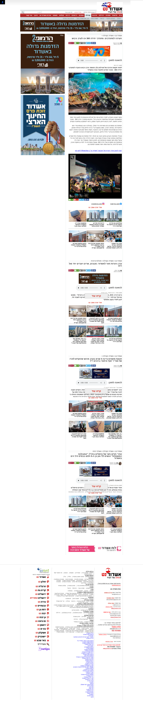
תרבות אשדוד (111, 292)
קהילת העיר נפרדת (68, 18)
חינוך (36, 15)
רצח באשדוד (90, 691)
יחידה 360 (116, 65)
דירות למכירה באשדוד (87, 652)
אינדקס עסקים (64, 628)
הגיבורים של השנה (88, 593)
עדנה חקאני (90, 693)
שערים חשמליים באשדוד (86, 665)
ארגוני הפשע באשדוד (78, 576)
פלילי (69, 576)
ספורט (108, 15)
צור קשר (29, 15)
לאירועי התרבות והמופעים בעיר (85, 585)
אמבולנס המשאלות (114, 485)
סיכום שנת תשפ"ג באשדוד (85, 592)
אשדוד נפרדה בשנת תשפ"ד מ (65, 606)
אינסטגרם (68, 598)
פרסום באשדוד (89, 668)
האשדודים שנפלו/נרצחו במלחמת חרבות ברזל (81, 607)
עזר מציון (91, 688)
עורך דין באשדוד (89, 679)
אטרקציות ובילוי (84, 619)
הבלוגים (91, 609)
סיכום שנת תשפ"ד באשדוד (85, 603)
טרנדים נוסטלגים (66, 612)
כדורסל (75, 588)
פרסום (91, 683)
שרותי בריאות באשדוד (87, 658)
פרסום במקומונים (88, 647)
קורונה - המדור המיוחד (86, 623)
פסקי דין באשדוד (89, 621)
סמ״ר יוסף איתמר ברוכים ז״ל (111, 387)
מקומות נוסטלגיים (88, 612)
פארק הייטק (90, 686)
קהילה (88, 15)
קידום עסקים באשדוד (87, 643)
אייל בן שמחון (89, 638)
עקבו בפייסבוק (115, 204)
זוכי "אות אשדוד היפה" (82, 18)
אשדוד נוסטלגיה (88, 611)
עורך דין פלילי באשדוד (87, 678)
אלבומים (90, 597)
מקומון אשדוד (89, 648)
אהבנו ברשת (85, 628)
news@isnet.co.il (116, 617)
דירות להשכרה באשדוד (87, 653)
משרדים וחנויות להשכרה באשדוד (84, 657)
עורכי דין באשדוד (78, 621)
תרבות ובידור (89, 584)
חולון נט (91, 682)
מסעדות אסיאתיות (82, 580)
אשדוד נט (118, 35)
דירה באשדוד (89, 676)
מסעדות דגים (69, 579)
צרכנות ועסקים (88, 615)
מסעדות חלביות (79, 579)
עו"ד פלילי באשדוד (88, 677)
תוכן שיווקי (90, 616)
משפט (55, 15)
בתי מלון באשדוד (89, 644)
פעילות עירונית (110, 18)
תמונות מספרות (78, 591)
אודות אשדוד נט (45, 15)
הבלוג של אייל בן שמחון (87, 610)
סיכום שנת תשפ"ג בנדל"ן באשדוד (65, 596)
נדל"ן (64, 576)
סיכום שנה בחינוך (83, 594)
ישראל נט (90, 635)
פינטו (92, 697)
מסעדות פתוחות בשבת (69, 580)
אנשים (66, 572)
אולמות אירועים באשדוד (87, 674)
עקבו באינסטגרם (96, 204)
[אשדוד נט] (109, 579)
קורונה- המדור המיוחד (87, 624)
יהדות (78, 628)
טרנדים (76, 619)
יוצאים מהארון (88, 574)
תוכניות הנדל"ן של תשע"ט (68, 629)
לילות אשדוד (84, 598)
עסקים (81, 15)
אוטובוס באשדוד (59, 630)
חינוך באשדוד (79, 632)
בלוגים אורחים (75, 610)
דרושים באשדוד (89, 660)
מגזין (92, 589)
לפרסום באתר (68, 12)
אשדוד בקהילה (108, 35)
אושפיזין (91, 694)
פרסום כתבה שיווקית (87, 670)
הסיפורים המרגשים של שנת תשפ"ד (84, 606)
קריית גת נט (90, 681)
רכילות (101, 15)
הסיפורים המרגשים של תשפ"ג (74, 593)
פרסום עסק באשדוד (88, 634)
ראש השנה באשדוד (82, 629)
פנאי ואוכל (72, 628)
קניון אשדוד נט (70, 632)
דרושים (74, 15)
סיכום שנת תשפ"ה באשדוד (85, 625)
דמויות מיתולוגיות (77, 612)
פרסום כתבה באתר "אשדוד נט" (85, 640)
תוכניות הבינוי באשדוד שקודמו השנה (64, 605)
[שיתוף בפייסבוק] (93, 43)
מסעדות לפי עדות (77, 581)
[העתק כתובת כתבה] (82, 43)
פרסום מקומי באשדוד (87, 642)
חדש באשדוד (76, 616)
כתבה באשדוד (89, 673)
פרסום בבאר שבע (88, 655)
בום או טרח (85, 572)
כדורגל (69, 588)
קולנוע (61, 15)
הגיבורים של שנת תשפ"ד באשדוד (84, 605)
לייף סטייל (90, 618)
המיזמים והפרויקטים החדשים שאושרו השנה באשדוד (79, 627)
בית (120, 15)
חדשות (114, 15)
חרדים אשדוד (89, 689)
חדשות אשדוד (89, 575)
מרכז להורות (90, 696)
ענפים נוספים (89, 588)
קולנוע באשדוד (62, 585)
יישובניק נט (90, 645)
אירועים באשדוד (89, 659)
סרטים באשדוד (89, 632)
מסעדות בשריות (89, 579)
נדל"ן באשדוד (89, 633)
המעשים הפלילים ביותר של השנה (75, 630)
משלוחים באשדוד (88, 649)
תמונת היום (76, 598)
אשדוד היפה (94, 18)
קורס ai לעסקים (59, 627)
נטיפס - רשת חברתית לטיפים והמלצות (83, 637)
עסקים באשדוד (60, 632)
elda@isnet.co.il (116, 608)
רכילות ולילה (89, 571)
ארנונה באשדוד (89, 663)
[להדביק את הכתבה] (76, 200)
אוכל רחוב (83, 583)
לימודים (84, 616)
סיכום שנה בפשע (72, 594)
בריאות (102, 18)
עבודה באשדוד (89, 672)
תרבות (94, 15)
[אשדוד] (110, 13)
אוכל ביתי (90, 580)
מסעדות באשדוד (89, 650)
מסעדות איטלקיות (59, 579)
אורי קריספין (107, 612)
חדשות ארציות (89, 576)
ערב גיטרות (104, 292)
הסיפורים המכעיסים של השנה (84, 596)
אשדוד (117, 292)
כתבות (91, 591)
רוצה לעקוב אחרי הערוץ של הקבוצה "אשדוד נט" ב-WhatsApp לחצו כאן (98, 150)
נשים (92, 628)
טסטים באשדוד (89, 692)
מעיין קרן (91, 687)
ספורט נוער (81, 588)
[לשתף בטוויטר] (88, 43)
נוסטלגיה (70, 591)
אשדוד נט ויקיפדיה (88, 669)
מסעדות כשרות (67, 581)
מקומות (71, 572)
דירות (68, 15)
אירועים (91, 598)
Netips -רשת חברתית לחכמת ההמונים (83, 667)
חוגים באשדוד (71, 585)
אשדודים (77, 572)
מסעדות (91, 578)
